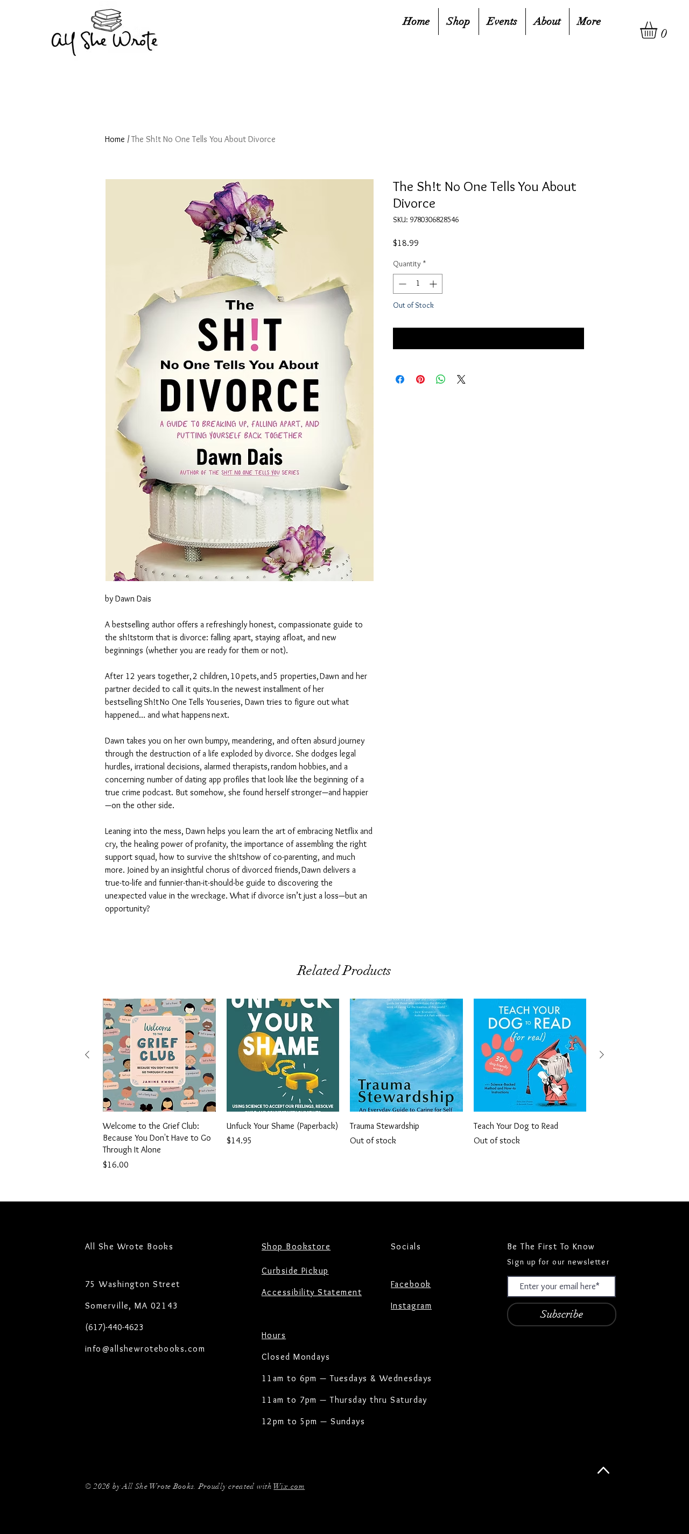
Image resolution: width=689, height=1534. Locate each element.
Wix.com (289, 1486)
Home (115, 139)
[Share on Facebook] (399, 379)
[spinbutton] (417, 283)
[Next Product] (601, 1054)
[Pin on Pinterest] (420, 379)
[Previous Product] (87, 1054)
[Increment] (434, 283)
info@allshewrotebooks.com (145, 1349)
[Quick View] (159, 1055)
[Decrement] (401, 283)
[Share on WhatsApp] (440, 379)
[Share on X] (461, 379)
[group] (344, 1085)
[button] (658, 30)
